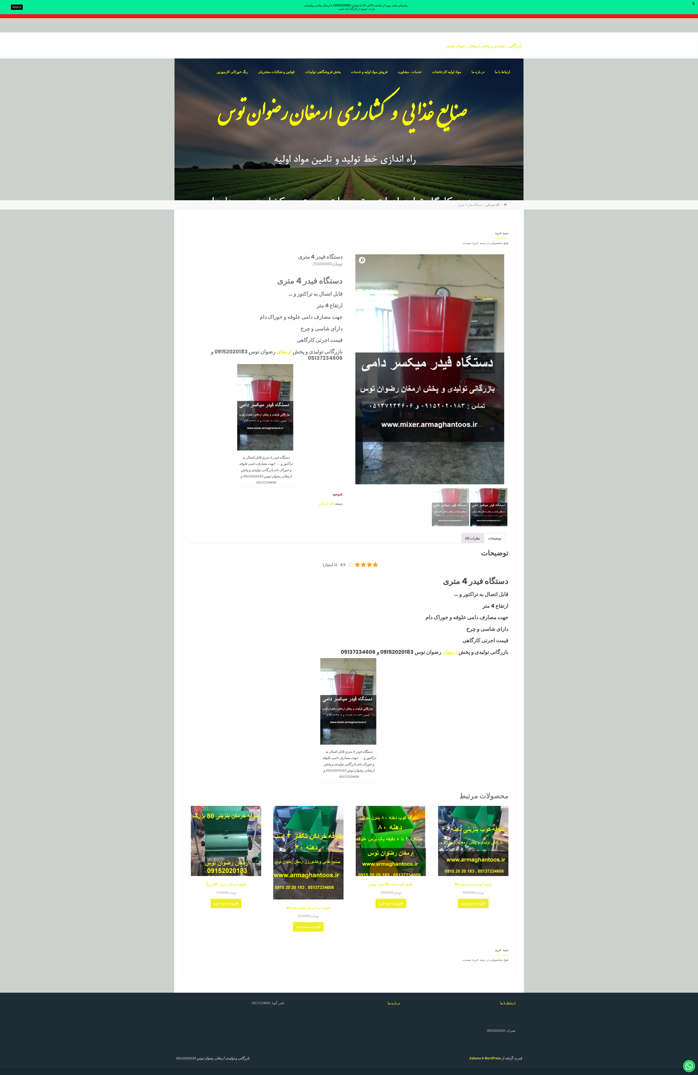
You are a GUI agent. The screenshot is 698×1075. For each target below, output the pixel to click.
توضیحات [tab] (494, 538)
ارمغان (284, 351)
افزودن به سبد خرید (473, 903)
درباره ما (394, 1003)
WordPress (493, 1058)
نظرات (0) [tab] (472, 538)
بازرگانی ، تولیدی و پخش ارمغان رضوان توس (484, 45)
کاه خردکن (493, 205)
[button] (362, 260)
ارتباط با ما (507, 1003)
